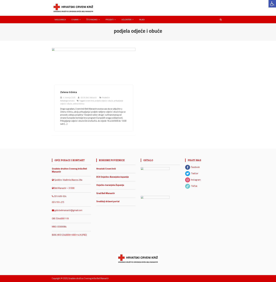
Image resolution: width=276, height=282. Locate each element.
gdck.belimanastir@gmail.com (68, 210)
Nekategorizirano (67, 100)
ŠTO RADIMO (92, 19)
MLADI (142, 19)
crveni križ (90, 100)
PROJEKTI (110, 19)
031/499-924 (60, 196)
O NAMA (74, 19)
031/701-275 (58, 202)
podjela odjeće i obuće (104, 100)
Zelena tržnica (68, 92)
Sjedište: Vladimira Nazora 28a (68, 180)
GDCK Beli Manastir (88, 97)
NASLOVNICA (60, 19)
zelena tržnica (78, 103)
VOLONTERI (126, 19)
